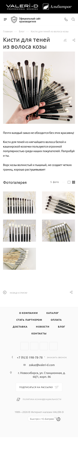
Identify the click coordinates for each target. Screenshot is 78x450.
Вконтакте (24, 346)
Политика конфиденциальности (42, 399)
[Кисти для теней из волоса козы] (39, 88)
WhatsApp (44, 346)
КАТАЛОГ (52, 312)
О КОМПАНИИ (28, 312)
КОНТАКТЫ (38, 333)
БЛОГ (61, 326)
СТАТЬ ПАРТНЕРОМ (29, 319)
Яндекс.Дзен (53, 346)
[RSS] (65, 40)
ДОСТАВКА (20, 326)
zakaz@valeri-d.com (42, 365)
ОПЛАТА (56, 319)
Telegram (34, 346)
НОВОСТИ (42, 326)
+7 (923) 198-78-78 (30, 357)
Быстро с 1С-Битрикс (42, 419)
